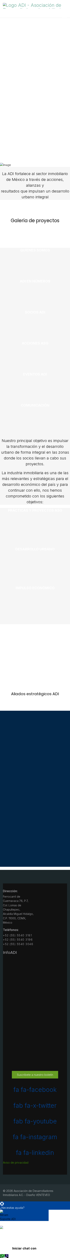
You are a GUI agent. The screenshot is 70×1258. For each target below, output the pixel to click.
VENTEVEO (43, 1195)
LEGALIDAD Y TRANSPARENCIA (35, 627)
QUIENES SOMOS (35, 250)
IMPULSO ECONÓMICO (35, 588)
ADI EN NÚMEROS (35, 281)
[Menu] (64, 17)
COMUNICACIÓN (35, 405)
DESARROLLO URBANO (35, 549)
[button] (35, 1205)
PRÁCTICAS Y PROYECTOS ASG (35, 510)
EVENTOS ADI (35, 374)
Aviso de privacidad (15, 1162)
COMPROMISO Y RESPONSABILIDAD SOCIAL (38, 668)
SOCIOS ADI (35, 312)
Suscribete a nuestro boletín (35, 1074)
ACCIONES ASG (35, 343)
